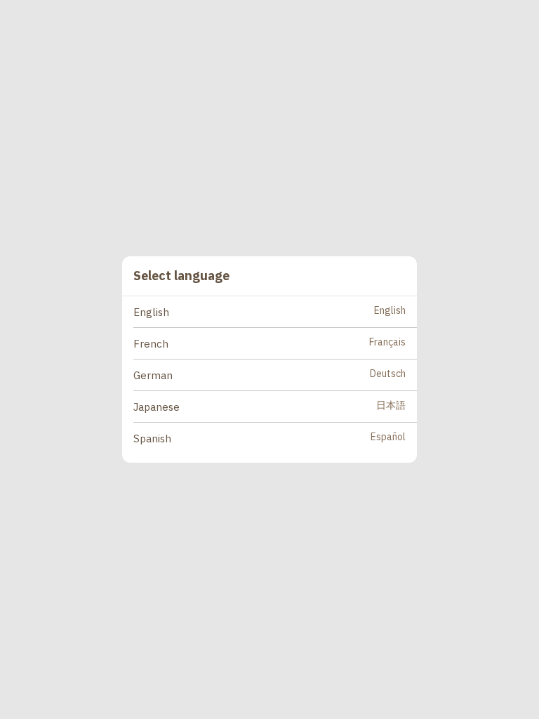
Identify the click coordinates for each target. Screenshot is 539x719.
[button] (275, 312)
